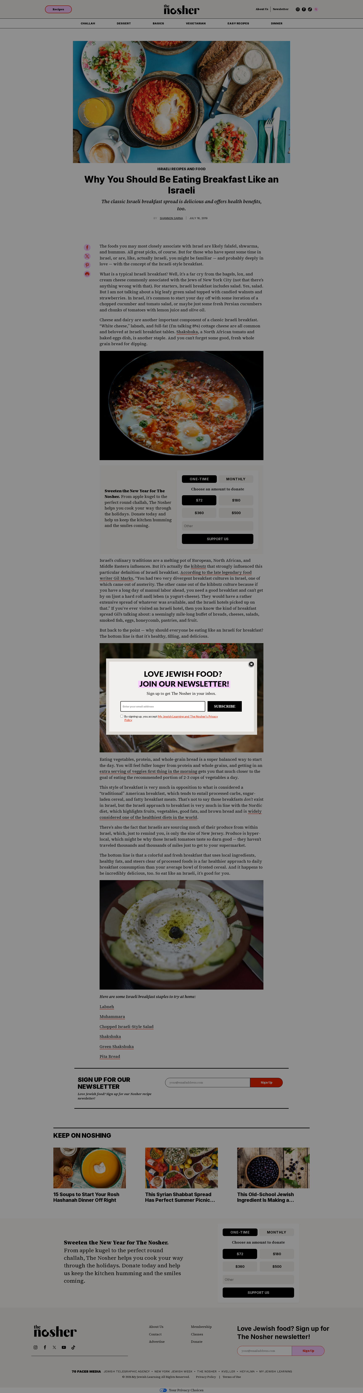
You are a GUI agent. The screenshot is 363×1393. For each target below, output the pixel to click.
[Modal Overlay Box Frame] (181, 696)
